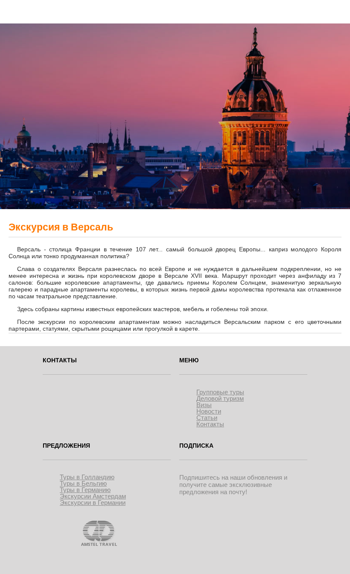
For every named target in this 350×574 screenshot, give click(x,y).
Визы (204, 404)
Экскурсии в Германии (92, 502)
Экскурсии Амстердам (93, 496)
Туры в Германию (85, 489)
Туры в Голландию (87, 477)
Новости (208, 411)
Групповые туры (220, 392)
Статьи (206, 417)
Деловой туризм (220, 398)
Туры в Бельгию (83, 483)
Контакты (210, 424)
